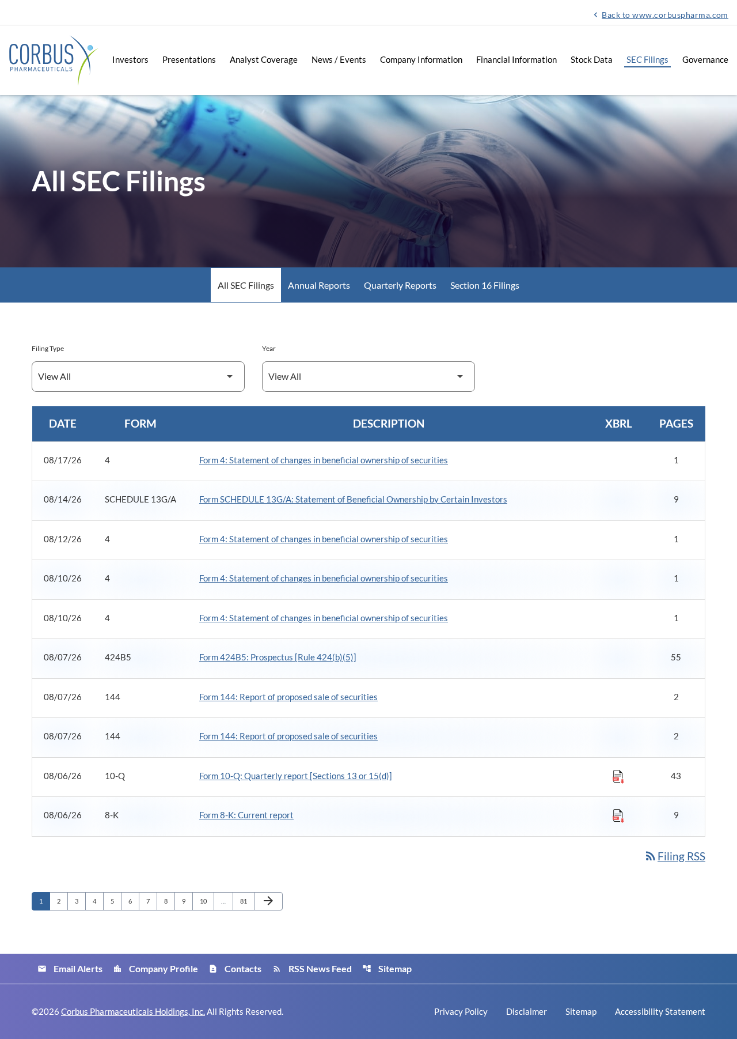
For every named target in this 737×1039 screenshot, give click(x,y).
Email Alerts (69, 968)
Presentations (189, 59)
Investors (130, 59)
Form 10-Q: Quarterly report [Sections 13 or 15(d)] (295, 775)
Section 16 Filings (484, 284)
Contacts (234, 968)
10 (206, 901)
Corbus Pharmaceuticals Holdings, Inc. (133, 1011)
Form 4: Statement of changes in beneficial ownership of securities (323, 460)
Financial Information (516, 59)
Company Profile (155, 968)
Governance (705, 59)
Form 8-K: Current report (246, 815)
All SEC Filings (246, 284)
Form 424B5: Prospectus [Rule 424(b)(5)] (277, 657)
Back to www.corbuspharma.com (659, 14)
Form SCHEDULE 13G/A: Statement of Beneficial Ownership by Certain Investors (353, 499)
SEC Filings (647, 59)
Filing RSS (674, 856)
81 (247, 901)
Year (269, 348)
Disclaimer (526, 1011)
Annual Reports (319, 284)
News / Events (338, 59)
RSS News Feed (312, 968)
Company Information (421, 59)
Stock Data (592, 59)
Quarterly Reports (400, 284)
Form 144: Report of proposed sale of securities (288, 697)
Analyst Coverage (264, 59)
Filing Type (48, 348)
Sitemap (387, 968)
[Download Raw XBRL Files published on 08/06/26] (618, 776)
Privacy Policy (461, 1011)
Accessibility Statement (660, 1011)
